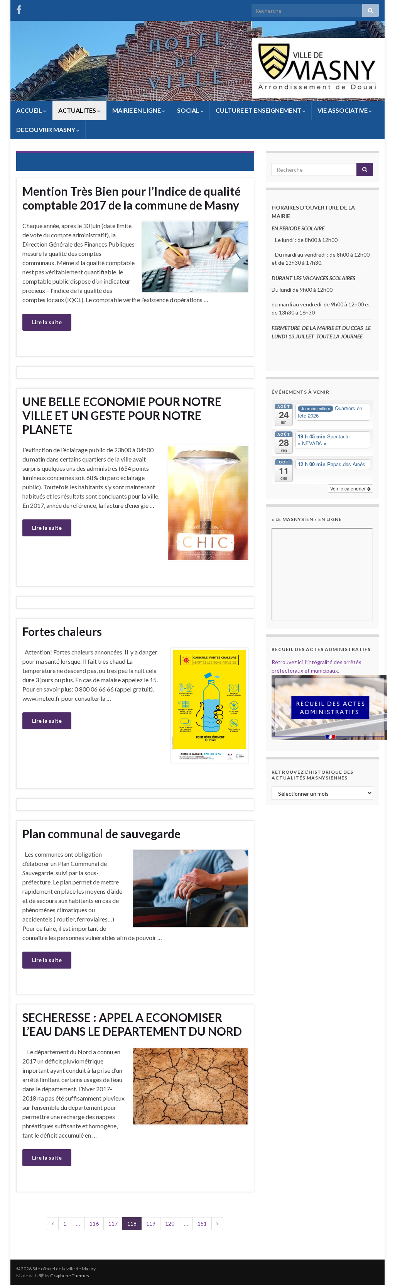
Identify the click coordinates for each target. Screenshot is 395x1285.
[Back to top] (377, 1267)
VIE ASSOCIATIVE (343, 110)
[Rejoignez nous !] (19, 8)
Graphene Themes (69, 1275)
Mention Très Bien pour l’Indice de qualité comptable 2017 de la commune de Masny (131, 198)
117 (113, 1223)
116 (94, 1223)
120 (169, 1223)
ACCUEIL (29, 110)
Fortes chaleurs (62, 631)
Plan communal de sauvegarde (101, 833)
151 (202, 1223)
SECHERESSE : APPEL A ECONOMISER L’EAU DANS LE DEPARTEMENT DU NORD (132, 1024)
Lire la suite (47, 322)
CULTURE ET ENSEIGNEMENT (259, 110)
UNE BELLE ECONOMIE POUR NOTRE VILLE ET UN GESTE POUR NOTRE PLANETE (121, 415)
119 (150, 1223)
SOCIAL (189, 110)
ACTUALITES (77, 110)
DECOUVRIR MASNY (46, 129)
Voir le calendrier (348, 488)
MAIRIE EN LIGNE (137, 110)
